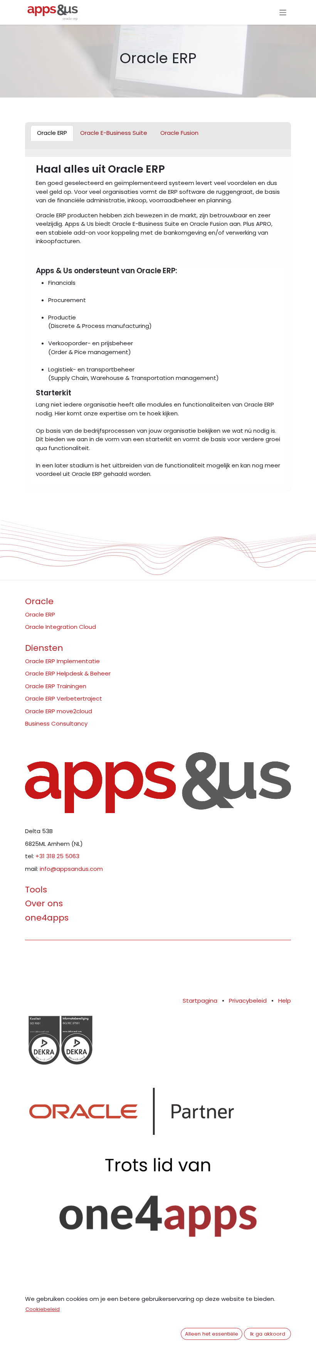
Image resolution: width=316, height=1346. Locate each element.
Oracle (39, 601)
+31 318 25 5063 (57, 856)
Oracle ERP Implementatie (62, 661)
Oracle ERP (40, 614)
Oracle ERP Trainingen (55, 686)
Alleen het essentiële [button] (211, 1334)
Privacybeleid (248, 1000)
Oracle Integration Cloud (60, 627)
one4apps (47, 918)
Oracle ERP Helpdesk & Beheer (68, 673)
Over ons (44, 903)
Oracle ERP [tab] (52, 133)
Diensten (44, 648)
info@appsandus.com (71, 869)
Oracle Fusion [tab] (179, 133)
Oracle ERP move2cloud (58, 711)
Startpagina (200, 1000)
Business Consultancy (56, 723)
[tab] (114, 133)
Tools (36, 890)
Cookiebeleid (42, 1309)
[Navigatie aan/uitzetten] (283, 12)
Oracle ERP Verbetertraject (63, 698)
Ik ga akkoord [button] (267, 1334)
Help (284, 1000)
